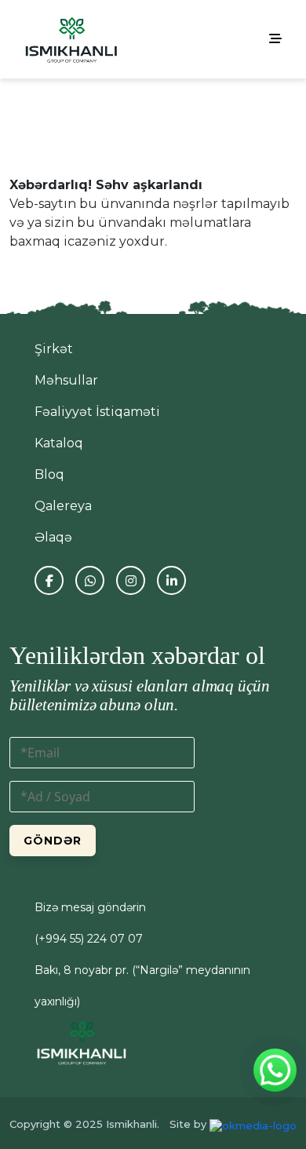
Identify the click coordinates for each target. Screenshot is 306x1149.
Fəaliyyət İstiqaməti (97, 411)
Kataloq (59, 443)
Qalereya (63, 505)
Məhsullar (66, 380)
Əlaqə (53, 537)
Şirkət (54, 348)
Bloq (49, 474)
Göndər (53, 840)
